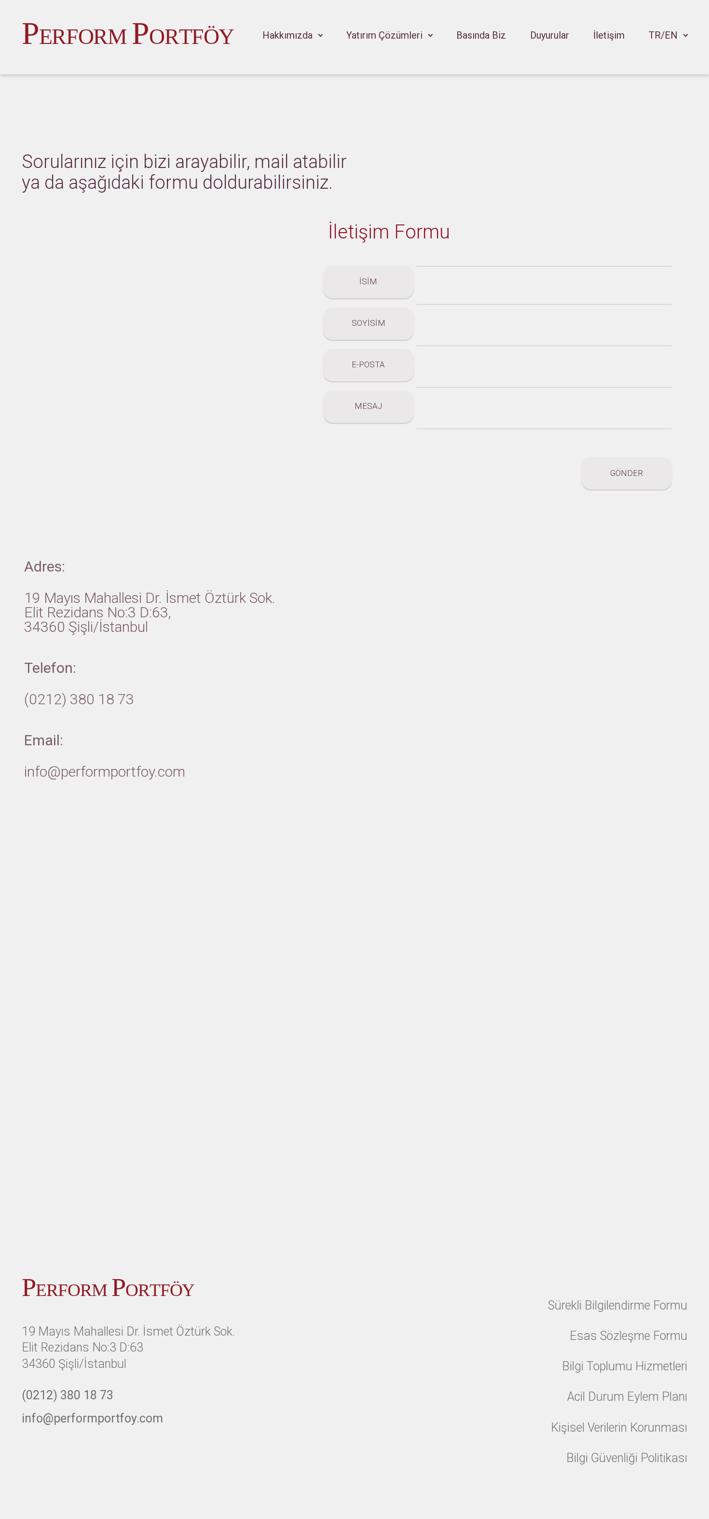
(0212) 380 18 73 (79, 699)
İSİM (368, 281)
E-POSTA (368, 364)
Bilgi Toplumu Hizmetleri (624, 1366)
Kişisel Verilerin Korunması (619, 1428)
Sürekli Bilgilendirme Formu (617, 1305)
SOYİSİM (368, 323)
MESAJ (368, 406)
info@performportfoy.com (104, 771)
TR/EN (663, 35)
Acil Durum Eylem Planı (627, 1397)
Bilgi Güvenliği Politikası (626, 1458)
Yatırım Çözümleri (384, 35)
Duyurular (549, 35)
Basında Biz (481, 35)
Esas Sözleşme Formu (628, 1336)
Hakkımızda (287, 35)
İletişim (609, 35)
